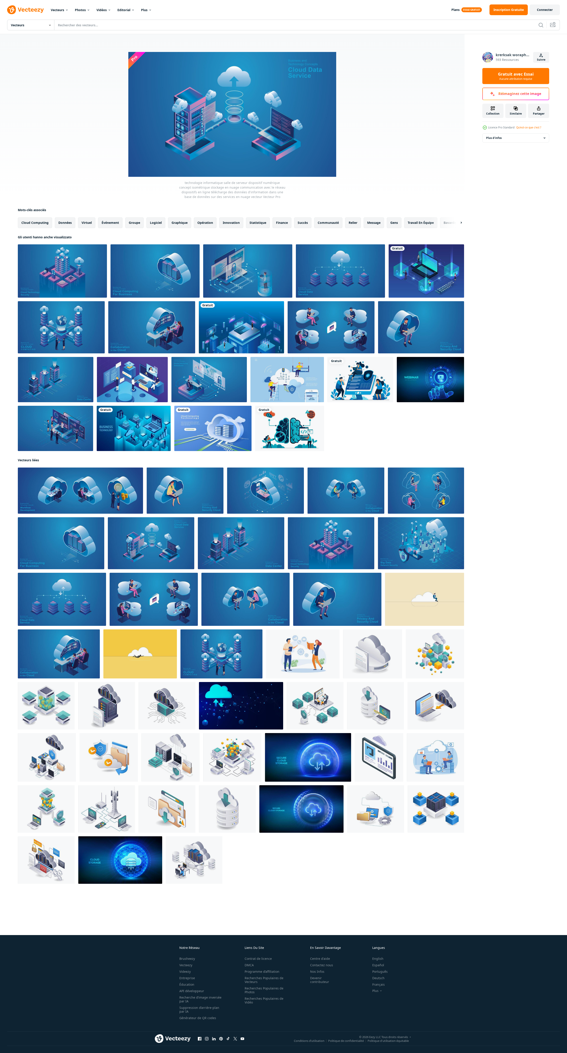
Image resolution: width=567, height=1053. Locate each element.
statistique (258, 222)
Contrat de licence (258, 958)
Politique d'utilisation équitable (388, 1041)
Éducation (186, 984)
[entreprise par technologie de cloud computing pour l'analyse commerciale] (241, 327)
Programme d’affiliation (262, 971)
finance (282, 222)
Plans (455, 10)
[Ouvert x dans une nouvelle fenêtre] (235, 1039)
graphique (180, 222)
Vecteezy (185, 965)
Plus (144, 10)
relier (353, 222)
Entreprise (187, 978)
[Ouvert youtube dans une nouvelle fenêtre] (242, 1039)
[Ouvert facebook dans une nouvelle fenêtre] (199, 1039)
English (377, 958)
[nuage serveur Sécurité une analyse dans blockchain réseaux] (435, 653)
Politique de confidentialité (346, 1041)
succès (303, 222)
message (374, 222)
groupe (134, 222)
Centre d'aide (320, 958)
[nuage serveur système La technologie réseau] (167, 705)
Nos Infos (317, 971)
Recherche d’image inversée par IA (200, 999)
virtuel (87, 222)
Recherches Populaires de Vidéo (264, 1000)
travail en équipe (421, 222)
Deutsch (378, 978)
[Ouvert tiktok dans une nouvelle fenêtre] (228, 1039)
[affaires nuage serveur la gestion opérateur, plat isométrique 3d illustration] (194, 860)
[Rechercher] (541, 25)
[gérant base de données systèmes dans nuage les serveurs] (227, 809)
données (65, 222)
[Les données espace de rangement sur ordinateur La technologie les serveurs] (167, 809)
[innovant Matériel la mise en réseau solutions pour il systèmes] (106, 809)
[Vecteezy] (25, 9)
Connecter (545, 10)
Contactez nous (321, 965)
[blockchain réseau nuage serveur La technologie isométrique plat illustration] (436, 809)
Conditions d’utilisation (309, 1041)
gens (394, 222)
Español (378, 965)
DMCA (249, 965)
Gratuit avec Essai (516, 76)
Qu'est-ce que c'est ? (528, 127)
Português (380, 971)
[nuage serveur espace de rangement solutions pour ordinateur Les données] (106, 705)
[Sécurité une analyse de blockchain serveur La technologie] (46, 809)
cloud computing (35, 222)
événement (110, 222)
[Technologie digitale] (134, 428)
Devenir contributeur (319, 980)
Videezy (185, 971)
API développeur (191, 991)
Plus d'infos (494, 138)
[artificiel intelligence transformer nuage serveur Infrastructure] (170, 757)
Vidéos (101, 10)
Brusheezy (187, 958)
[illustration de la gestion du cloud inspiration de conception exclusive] (303, 653)
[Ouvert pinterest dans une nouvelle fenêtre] (221, 1039)
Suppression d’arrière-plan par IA (199, 1010)
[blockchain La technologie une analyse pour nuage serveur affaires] (232, 757)
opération (205, 222)
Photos (80, 10)
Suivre (541, 60)
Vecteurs (57, 10)
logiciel (156, 222)
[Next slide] (457, 222)
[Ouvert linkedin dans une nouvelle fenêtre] (214, 1039)
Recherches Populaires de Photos (264, 990)
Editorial (123, 10)
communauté (328, 222)
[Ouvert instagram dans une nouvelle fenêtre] (207, 1039)
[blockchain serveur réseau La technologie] (46, 705)
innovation (231, 222)
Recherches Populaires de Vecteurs (264, 980)
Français (378, 984)
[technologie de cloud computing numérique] (213, 428)
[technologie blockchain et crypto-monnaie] (426, 271)
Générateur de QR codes (197, 1018)
